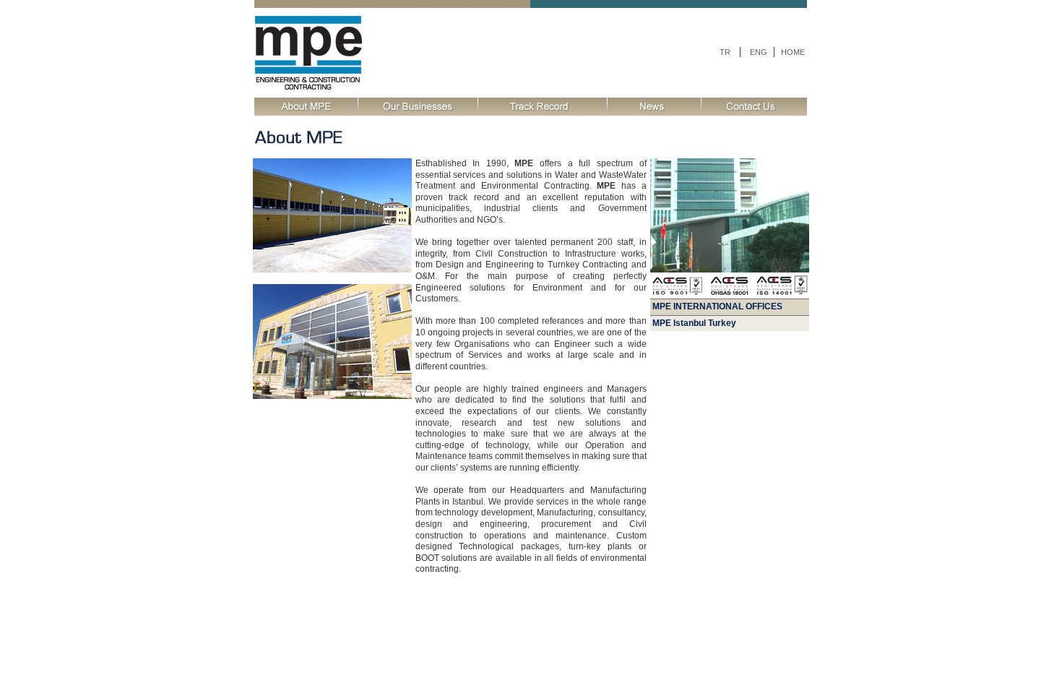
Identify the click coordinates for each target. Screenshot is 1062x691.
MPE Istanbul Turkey (695, 323)
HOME (793, 52)
